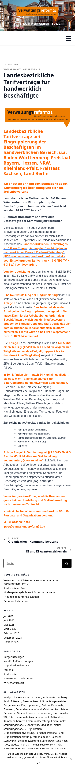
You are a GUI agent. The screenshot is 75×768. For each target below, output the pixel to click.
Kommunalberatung (38, 721)
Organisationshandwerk (17, 665)
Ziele (63, 748)
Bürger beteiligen (13, 656)
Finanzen (8, 709)
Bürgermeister (57, 701)
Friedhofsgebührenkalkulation (21, 596)
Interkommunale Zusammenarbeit (29, 717)
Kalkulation (56, 717)
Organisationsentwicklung (18, 732)
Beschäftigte (40, 701)
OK (38, 762)
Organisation (34, 729)
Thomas (24, 744)
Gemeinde (9, 713)
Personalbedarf (41, 736)
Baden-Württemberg (55, 697)
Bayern (17, 701)
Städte (14, 744)
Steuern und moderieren (18, 678)
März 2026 (9, 629)
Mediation (46, 725)
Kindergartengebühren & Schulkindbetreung (30, 592)
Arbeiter (36, 697)
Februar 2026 (11, 633)
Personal (8, 669)
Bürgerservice (11, 705)
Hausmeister (61, 713)
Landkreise (33, 725)
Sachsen (57, 736)
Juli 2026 (8, 616)
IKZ (5, 717)
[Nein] (70, 758)
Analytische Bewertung (17, 697)
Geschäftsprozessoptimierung (34, 713)
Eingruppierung (30, 705)
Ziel (56, 748)
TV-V (52, 744)
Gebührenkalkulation (15, 601)
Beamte (27, 701)
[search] (66, 563)
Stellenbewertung (28, 740)
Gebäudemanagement (29, 709)
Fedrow (46, 705)
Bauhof (7, 701)
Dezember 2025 (12, 637)
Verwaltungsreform (14, 748)
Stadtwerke (10, 674)
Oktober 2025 (11, 642)
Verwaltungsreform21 (40, 748)
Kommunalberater (14, 721)
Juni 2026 (8, 620)
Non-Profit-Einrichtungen (18, 661)
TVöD (59, 744)
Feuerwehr (57, 705)
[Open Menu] (68, 38)
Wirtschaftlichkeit (13, 683)
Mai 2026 (8, 624)
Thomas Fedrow (39, 744)
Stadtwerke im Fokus (15, 588)
